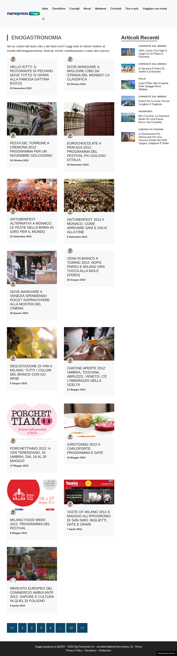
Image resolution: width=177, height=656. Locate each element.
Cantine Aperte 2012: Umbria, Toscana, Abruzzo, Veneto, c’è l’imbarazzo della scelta (87, 376)
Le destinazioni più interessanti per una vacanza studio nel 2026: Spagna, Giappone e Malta (153, 138)
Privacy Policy (74, 650)
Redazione (105, 650)
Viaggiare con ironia (155, 8)
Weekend (100, 8)
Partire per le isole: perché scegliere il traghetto (154, 103)
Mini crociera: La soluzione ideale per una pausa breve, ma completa (153, 119)
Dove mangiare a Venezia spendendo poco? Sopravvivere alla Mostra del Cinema (30, 300)
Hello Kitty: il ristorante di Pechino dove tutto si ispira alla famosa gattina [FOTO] (31, 75)
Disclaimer (91, 650)
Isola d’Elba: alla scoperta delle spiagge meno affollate (153, 86)
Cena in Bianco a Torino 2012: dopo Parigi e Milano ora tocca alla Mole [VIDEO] (86, 266)
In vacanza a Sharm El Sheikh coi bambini (151, 70)
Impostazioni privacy (166, 653)
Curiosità (115, 8)
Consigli (74, 8)
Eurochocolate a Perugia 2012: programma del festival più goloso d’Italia (86, 151)
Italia (45, 8)
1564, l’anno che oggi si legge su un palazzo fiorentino (152, 53)
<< (12, 627)
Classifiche (58, 8)
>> (82, 627)
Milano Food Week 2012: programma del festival (30, 524)
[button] (43, 19)
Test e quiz (131, 8)
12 (71, 627)
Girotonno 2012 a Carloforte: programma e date (85, 449)
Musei (87, 8)
